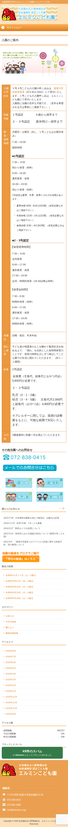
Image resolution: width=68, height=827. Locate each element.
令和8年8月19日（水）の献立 (19, 592)
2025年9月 (11, 714)
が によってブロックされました (33, 754)
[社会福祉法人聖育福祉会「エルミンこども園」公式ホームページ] (30, 20)
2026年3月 (11, 679)
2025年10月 (11, 708)
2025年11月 (11, 702)
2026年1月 (11, 691)
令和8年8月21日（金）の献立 (19, 581)
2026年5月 (11, 668)
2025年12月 (11, 697)
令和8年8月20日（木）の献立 (19, 587)
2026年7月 (11, 656)
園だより (10, 627)
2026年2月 (11, 685)
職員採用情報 (12, 633)
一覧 (63, 508)
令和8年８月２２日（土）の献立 (21, 575)
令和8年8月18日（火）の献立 (19, 598)
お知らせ (10, 616)
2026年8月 (11, 651)
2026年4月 (11, 674)
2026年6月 (11, 662)
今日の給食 (11, 622)
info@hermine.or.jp (16, 810)
